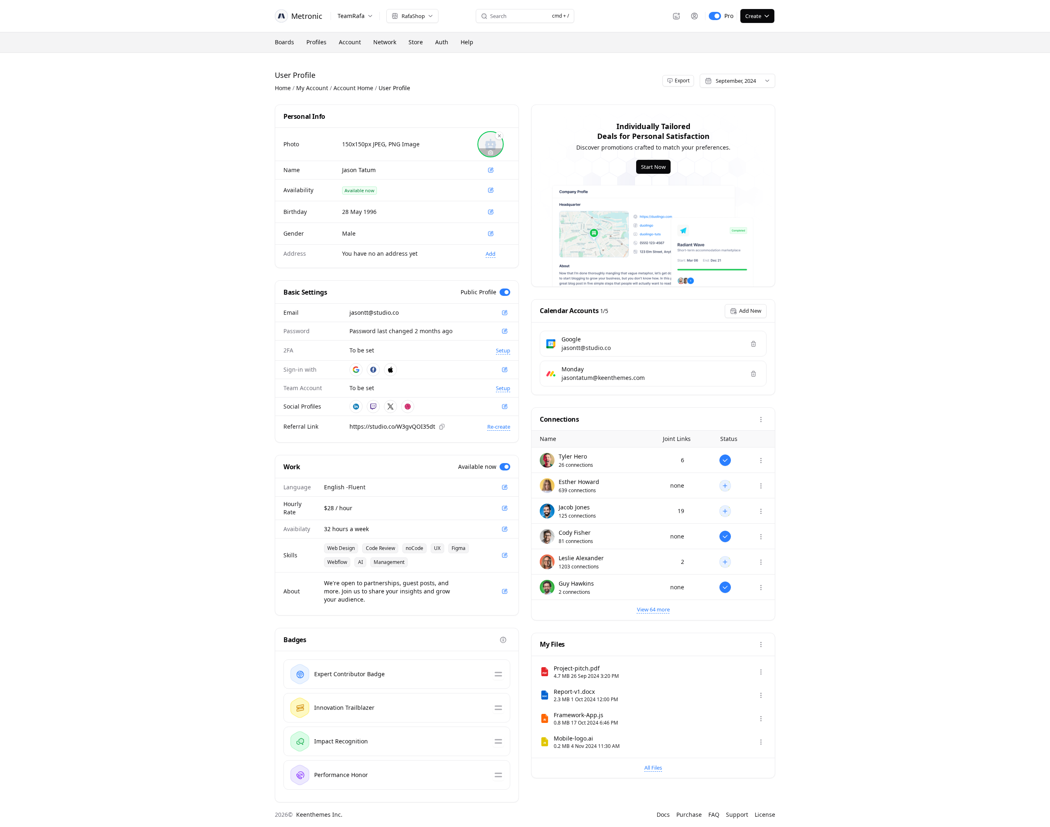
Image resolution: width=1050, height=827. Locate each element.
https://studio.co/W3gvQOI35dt (392, 426)
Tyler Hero (573, 456)
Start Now (653, 166)
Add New (750, 310)
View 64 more (653, 609)
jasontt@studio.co (374, 312)
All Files (653, 767)
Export (682, 80)
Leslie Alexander (581, 558)
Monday (573, 369)
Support (737, 814)
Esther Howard (579, 482)
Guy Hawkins (576, 583)
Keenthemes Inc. (319, 814)
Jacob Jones (574, 507)
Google (571, 339)
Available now (477, 466)
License (765, 814)
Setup (503, 350)
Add (490, 253)
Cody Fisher (575, 532)
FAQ (713, 814)
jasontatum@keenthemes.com (603, 378)
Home (283, 88)
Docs (663, 814)
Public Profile (478, 292)
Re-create (498, 426)
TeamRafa (351, 16)
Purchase (689, 814)
